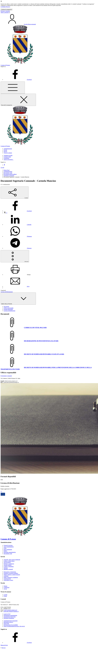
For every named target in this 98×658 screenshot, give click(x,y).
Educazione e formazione (10, 572)
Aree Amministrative (9, 546)
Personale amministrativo (10, 552)
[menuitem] (18, 211)
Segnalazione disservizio (10, 616)
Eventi (5, 596)
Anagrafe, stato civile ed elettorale (12, 559)
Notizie (5, 586)
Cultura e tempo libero (9, 561)
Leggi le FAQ (7, 614)
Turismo (6, 568)
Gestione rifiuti (7, 156)
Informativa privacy (8, 622)
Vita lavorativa (7, 562)
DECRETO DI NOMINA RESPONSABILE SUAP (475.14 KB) (44, 354)
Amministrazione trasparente (10, 620)
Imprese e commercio (9, 563)
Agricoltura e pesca (8, 580)
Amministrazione (8, 171)
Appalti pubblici (7, 565)
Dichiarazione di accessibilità (11, 625)
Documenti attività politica (10, 174)
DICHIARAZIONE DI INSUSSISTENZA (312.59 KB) (41, 341)
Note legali (6, 623)
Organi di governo (8, 545)
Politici (5, 551)
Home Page (6, 170)
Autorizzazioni (7, 578)
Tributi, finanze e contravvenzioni (12, 574)
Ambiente (6, 576)
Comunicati (6, 587)
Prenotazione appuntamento (10, 615)
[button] (8, 148)
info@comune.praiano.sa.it (10, 610)
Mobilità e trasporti (8, 569)
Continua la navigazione (6, 9)
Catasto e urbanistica (9, 566)
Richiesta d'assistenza (9, 618)
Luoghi (5, 594)
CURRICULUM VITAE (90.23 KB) (35, 327)
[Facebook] (4, 165)
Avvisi (5, 588)
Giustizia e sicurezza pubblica (11, 573)
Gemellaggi (6, 158)
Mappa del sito (4, 645)
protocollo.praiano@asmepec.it (11, 611)
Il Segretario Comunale (6, 375)
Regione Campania (5, 11)
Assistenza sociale (8, 155)
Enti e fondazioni (8, 549)
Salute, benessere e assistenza (11, 577)
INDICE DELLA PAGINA (6, 303)
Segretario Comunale (9, 175)
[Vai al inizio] (1, 491)
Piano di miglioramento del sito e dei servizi (14, 626)
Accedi (2, 167)
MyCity (4, 647)
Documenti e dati (8, 173)
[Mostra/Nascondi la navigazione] (13, 88)
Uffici (5, 548)
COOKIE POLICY (5, 6)
